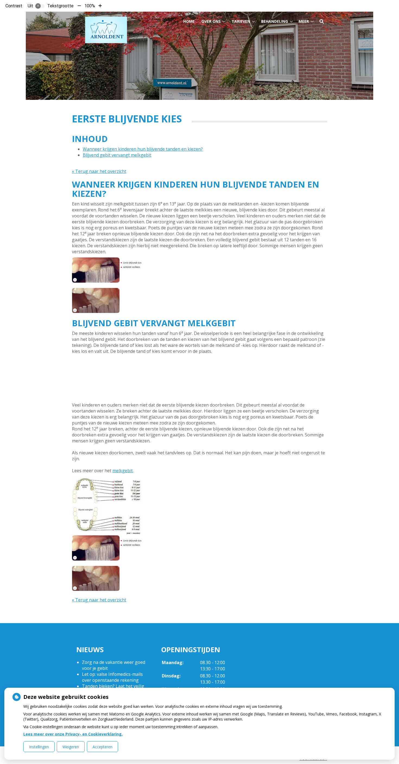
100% (89, 5)
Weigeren (70, 746)
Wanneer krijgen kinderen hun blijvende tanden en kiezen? (143, 149)
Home (189, 21)
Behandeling (274, 21)
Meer (304, 21)
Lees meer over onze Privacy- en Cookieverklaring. (73, 734)
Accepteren (102, 746)
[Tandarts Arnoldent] (106, 31)
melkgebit (122, 471)
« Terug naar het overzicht (99, 171)
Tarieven (241, 21)
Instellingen (39, 746)
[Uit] (40, 6)
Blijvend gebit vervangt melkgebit (117, 155)
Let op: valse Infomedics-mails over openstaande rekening (112, 677)
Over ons (211, 21)
